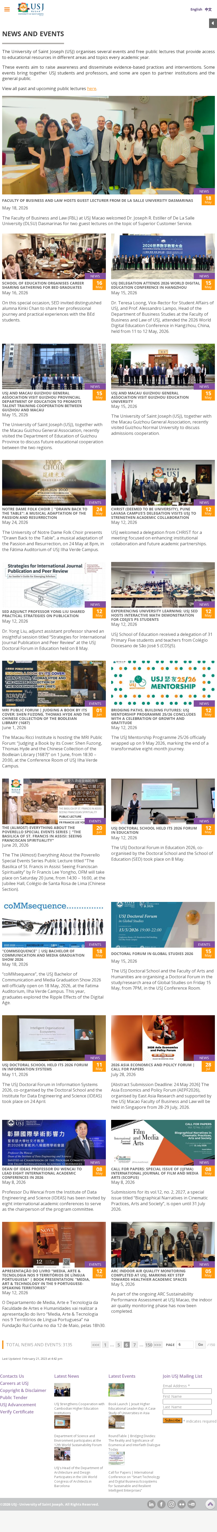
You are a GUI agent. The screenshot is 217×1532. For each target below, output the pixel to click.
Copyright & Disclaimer (23, 1390)
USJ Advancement (18, 1405)
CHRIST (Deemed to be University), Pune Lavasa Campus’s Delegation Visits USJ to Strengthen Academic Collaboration (153, 513)
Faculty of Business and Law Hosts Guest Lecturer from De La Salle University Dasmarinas (97, 200)
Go (200, 1345)
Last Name (172, 1406)
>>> (157, 1345)
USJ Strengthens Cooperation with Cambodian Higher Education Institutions (79, 1408)
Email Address (176, 1385)
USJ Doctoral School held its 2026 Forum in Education (154, 830)
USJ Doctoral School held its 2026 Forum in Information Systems (45, 1067)
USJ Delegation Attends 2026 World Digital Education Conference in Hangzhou (155, 285)
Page (170, 1345)
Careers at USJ (14, 1383)
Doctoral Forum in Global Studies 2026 (152, 953)
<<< (95, 1345)
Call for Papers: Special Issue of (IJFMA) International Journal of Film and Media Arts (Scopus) (154, 1173)
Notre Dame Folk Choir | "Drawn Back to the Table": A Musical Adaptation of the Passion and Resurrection (44, 513)
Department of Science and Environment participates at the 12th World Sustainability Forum (78, 1440)
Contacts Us (12, 1376)
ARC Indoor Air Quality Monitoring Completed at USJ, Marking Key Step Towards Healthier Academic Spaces (149, 1275)
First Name (172, 1396)
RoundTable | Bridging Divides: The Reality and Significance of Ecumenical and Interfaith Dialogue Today (134, 1443)
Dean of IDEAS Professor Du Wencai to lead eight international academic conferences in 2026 (42, 1173)
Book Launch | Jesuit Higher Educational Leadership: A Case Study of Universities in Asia (132, 1408)
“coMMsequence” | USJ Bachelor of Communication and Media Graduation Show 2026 (43, 955)
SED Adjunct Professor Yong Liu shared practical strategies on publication (43, 613)
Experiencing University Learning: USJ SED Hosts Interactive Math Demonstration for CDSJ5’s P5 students (154, 615)
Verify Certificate (17, 1412)
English (196, 9)
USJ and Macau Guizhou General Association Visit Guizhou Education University (150, 397)
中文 (208, 9)
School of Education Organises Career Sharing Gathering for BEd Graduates (43, 285)
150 (148, 1345)
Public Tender (14, 1397)
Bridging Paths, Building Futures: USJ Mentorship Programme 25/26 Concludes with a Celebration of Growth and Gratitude (153, 716)
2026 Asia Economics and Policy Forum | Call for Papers (153, 1067)
